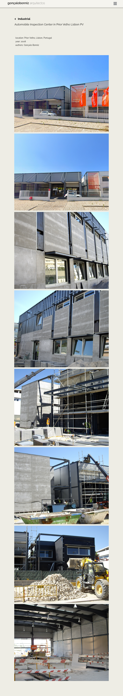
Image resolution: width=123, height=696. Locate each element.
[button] (25, 19)
